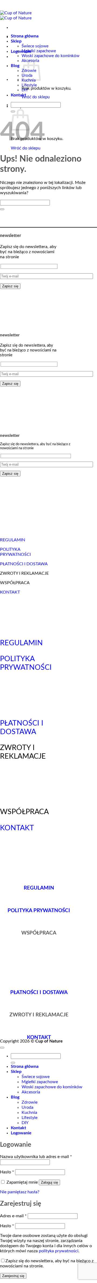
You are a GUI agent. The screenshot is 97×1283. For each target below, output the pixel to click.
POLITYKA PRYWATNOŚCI (39, 910)
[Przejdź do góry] (2, 1047)
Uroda (27, 1107)
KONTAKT (10, 592)
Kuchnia (29, 1112)
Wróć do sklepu (36, 97)
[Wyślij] (2, 209)
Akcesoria (31, 1092)
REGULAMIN (12, 540)
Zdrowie (29, 1102)
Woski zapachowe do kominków (50, 56)
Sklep (16, 41)
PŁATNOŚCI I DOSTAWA (24, 564)
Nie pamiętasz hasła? (19, 1192)
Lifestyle (29, 85)
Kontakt (18, 95)
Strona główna (25, 36)
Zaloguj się (49, 1182)
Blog (15, 66)
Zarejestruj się (13, 1276)
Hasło (7, 1172)
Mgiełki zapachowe (39, 51)
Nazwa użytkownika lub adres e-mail (36, 1157)
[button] (21, 51)
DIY (25, 90)
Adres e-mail (13, 1216)
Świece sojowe (35, 46)
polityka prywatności (58, 1251)
